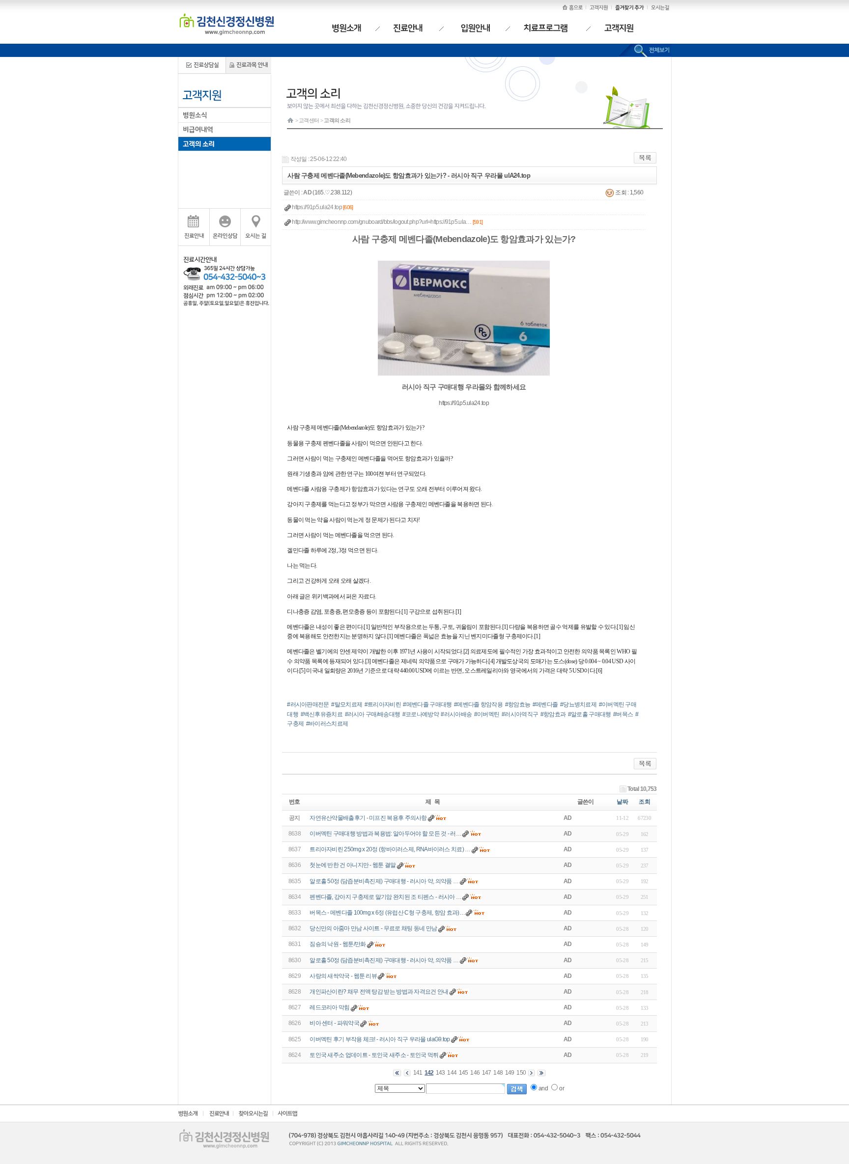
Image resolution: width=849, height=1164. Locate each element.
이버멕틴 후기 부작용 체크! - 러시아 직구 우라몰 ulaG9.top (380, 1039)
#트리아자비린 (383, 704)
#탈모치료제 (346, 704)
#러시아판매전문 (308, 704)
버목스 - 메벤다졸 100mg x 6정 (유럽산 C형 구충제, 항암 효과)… (387, 912)
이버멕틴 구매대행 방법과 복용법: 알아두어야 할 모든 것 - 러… (385, 833)
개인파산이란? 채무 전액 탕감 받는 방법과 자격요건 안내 (379, 991)
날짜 (622, 801)
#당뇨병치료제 (578, 704)
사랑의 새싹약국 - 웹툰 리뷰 (343, 976)
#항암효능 (518, 704)
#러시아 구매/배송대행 (372, 714)
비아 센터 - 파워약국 (334, 1023)
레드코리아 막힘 (329, 1007)
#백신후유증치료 (321, 714)
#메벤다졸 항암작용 (478, 704)
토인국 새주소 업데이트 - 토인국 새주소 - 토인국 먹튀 (374, 1055)
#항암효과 (553, 714)
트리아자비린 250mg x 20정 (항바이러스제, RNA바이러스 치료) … (390, 849)
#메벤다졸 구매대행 (427, 704)
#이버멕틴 (487, 714)
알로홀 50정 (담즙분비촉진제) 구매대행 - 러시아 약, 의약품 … (384, 881)
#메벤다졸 (545, 704)
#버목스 (623, 714)
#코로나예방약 (420, 714)
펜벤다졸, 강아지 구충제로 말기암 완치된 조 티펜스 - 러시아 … (385, 896)
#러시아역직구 (520, 714)
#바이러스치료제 (327, 723)
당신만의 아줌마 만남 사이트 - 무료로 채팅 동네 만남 (373, 928)
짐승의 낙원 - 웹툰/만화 (338, 944)
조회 (644, 801)
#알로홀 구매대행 (589, 714)
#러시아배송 (456, 714)
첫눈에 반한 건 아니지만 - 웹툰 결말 (353, 865)
